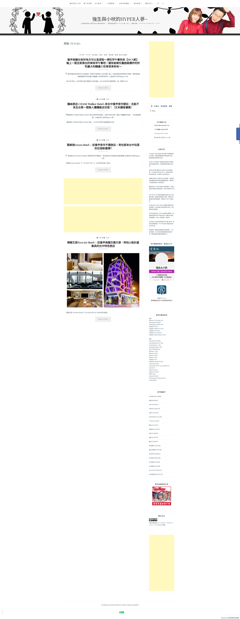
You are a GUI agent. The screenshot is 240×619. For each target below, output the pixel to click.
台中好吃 (151, 454)
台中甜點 (151, 466)
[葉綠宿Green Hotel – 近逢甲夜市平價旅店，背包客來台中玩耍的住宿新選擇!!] (103, 158)
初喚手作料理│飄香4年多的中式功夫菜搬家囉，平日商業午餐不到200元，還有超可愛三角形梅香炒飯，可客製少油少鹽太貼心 (161, 172)
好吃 (150, 433)
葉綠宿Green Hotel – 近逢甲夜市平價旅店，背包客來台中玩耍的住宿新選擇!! (103, 146)
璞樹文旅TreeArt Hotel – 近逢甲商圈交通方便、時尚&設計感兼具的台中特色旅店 (103, 244)
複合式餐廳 (152, 450)
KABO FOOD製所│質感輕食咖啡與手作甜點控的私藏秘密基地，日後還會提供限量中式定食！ (161, 164)
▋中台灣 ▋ (101, 99)
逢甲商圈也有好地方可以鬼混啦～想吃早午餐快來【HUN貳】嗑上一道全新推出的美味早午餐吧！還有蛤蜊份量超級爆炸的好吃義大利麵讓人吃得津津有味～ (103, 63)
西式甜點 (151, 445)
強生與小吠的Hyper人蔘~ (120, 19)
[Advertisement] (103, 191)
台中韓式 (151, 458)
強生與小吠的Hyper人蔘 (163, 137)
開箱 (162, 320)
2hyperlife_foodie (162, 133)
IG (163, 3)
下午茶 (151, 421)
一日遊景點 (110, 3)
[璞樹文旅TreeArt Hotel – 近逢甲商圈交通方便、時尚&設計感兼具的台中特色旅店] (103, 308)
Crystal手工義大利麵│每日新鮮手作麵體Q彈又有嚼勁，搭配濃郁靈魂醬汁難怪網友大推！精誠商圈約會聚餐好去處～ (161, 156)
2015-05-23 (103, 249)
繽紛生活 (148, 3)
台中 (107, 99)
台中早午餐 (152, 417)
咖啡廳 (151, 429)
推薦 (150, 400)
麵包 (150, 441)
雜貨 (150, 425)
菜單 (150, 413)
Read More (104, 88)
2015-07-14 (103, 151)
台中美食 (98, 3)
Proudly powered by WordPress (111, 605)
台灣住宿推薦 (124, 3)
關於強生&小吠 (75, 3)
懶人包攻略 (88, 3)
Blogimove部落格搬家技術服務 (230, 618)
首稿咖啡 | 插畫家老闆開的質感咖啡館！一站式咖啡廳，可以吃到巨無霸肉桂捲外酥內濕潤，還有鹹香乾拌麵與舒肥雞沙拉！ (161, 232)
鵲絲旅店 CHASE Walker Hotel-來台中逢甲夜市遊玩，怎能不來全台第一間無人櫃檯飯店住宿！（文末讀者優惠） (103, 105)
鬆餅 (150, 437)
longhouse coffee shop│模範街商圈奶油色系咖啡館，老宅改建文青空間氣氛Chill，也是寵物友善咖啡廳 (161, 207)
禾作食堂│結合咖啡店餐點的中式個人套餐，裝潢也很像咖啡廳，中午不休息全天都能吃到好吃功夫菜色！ (161, 224)
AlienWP (135, 605)
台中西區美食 (152, 474)
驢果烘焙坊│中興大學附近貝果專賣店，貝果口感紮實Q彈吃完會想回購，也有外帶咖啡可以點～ (161, 189)
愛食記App (163, 298)
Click (238, 134)
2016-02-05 (103, 110)
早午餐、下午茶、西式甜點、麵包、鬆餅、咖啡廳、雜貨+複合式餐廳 (103, 55)
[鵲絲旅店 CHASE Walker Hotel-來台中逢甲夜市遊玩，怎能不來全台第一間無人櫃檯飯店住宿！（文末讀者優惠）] (103, 117)
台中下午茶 (152, 470)
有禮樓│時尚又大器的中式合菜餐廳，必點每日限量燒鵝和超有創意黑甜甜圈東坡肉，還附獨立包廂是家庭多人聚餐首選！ (161, 180)
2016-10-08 (103, 69)
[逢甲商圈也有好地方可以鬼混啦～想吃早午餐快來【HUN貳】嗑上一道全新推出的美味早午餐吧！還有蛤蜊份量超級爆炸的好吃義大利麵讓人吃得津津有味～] (103, 76)
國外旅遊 (137, 3)
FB (158, 3)
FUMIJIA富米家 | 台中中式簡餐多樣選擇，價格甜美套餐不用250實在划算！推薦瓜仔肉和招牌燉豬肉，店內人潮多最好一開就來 (161, 215)
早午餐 (151, 408)
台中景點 (151, 462)
